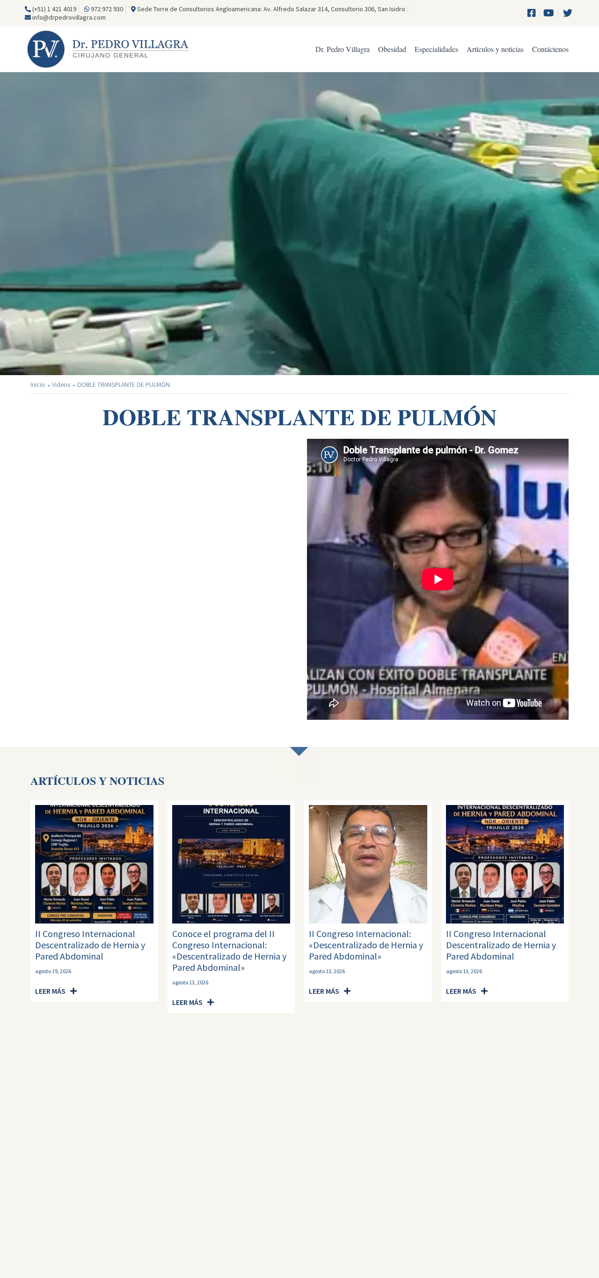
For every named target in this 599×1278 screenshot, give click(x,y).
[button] (56, 991)
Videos (61, 385)
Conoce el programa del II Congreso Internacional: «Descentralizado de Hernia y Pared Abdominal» (229, 950)
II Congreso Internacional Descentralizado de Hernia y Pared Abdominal (90, 945)
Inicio (37, 385)
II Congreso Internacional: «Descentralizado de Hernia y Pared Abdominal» (366, 945)
